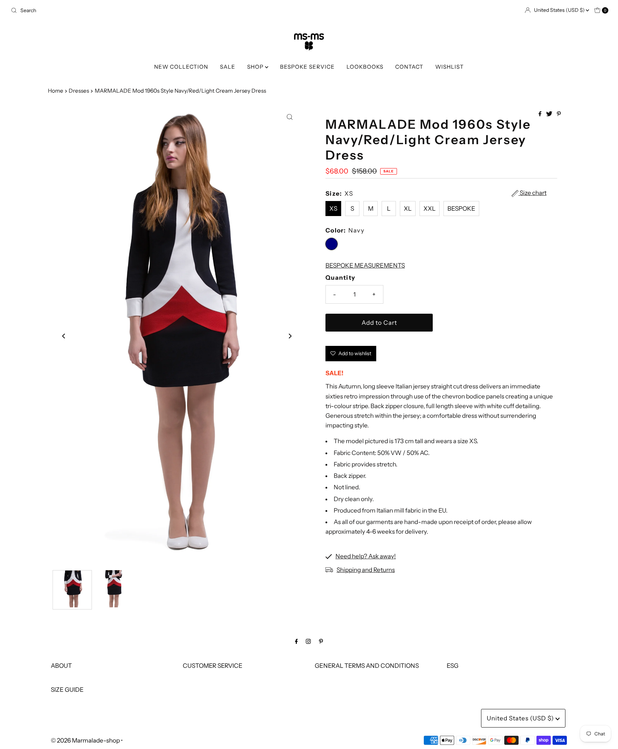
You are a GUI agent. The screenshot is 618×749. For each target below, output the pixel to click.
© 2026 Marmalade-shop (85, 740)
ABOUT (61, 665)
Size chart (532, 193)
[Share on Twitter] (549, 114)
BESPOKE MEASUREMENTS (365, 265)
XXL (429, 208)
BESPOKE (461, 208)
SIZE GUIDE (67, 689)
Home (55, 90)
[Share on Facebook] (541, 114)
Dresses (79, 90)
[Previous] (64, 336)
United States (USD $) (560, 10)
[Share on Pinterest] (559, 114)
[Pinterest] (321, 641)
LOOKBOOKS (365, 66)
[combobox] (157, 10)
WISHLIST (449, 66)
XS (333, 208)
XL (408, 208)
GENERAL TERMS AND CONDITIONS (367, 665)
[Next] (290, 336)
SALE (227, 66)
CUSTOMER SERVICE (212, 665)
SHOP (256, 66)
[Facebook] (296, 641)
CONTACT (409, 66)
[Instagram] (308, 641)
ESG (452, 665)
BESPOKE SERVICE (307, 66)
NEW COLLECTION (181, 66)
